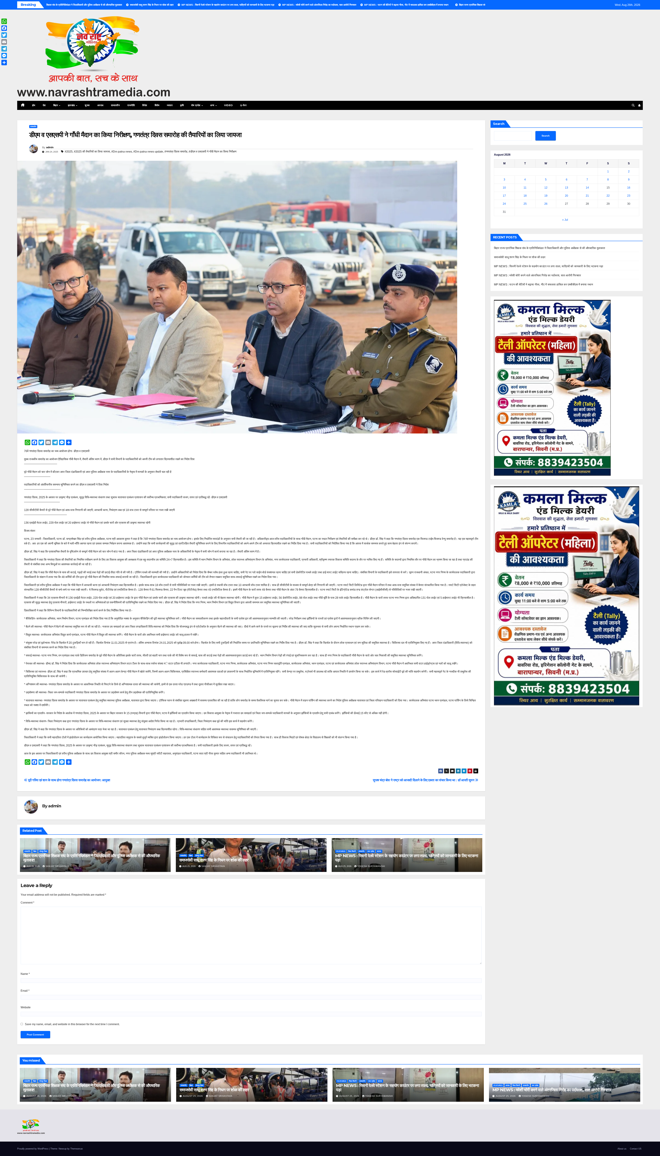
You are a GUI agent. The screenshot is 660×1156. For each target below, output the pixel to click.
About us (622, 1148)
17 (504, 195)
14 (587, 187)
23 (628, 195)
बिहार (56, 105)
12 (545, 187)
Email (25, 990)
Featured (340, 851)
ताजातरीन (115, 105)
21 (587, 195)
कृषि (182, 105)
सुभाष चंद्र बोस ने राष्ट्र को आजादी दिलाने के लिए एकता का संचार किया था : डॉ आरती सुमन (424, 780)
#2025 (69, 151)
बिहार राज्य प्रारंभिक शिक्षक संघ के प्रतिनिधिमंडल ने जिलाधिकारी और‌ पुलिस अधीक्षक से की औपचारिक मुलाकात (91, 857)
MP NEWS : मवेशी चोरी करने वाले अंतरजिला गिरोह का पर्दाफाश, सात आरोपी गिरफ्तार (537, 275)
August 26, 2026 (36, 1096)
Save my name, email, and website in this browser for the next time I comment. (72, 1024)
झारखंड (72, 105)
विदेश (144, 105)
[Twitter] (4, 35)
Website (26, 1007)
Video (228, 105)
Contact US (635, 1148)
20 (566, 195)
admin (50, 147)
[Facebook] (4, 28)
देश (44, 105)
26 (545, 203)
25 (525, 203)
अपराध (100, 105)
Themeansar (76, 1148)
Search (498, 124)
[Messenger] (4, 55)
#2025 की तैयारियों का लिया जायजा (92, 151)
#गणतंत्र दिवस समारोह (175, 151)
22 (608, 195)
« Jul (565, 219)
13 (566, 187)
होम (33, 105)
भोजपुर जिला (43, 851)
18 (525, 195)
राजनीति (131, 105)
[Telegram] (4, 48)
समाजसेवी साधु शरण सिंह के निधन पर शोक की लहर (213, 860)
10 (504, 187)
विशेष (157, 105)
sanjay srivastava (57, 866)
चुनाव (87, 105)
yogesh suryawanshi (371, 866)
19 (545, 195)
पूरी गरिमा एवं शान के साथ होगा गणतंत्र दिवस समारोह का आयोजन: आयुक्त (68, 780)
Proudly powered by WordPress (33, 1148)
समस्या (379, 851)
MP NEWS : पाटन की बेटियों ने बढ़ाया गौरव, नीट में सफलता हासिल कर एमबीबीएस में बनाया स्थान (543, 284)
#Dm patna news (121, 151)
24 (504, 203)
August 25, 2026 (193, 1096)
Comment (27, 902)
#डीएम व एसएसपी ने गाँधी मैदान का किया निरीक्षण (212, 151)
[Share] (4, 62)
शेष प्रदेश (196, 105)
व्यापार (170, 105)
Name (25, 973)
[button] (633, 105)
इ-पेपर (243, 105)
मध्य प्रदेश (370, 851)
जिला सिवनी (352, 851)
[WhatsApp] (4, 21)
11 (525, 187)
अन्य (212, 105)
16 (628, 187)
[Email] (4, 41)
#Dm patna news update (148, 151)
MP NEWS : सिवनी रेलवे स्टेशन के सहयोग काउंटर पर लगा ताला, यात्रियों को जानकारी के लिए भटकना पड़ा (406, 857)
